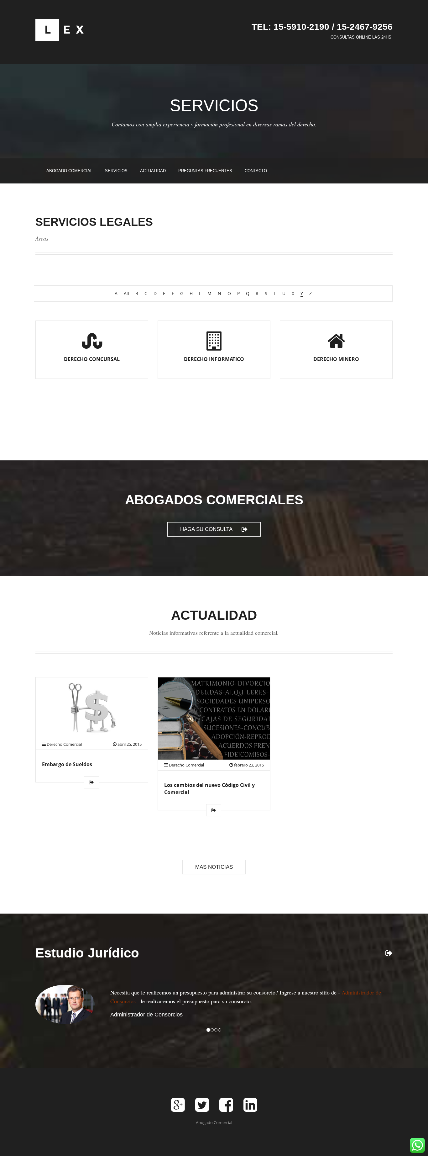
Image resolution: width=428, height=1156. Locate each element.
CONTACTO (256, 170)
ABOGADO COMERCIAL (69, 170)
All (126, 293)
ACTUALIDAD (153, 170)
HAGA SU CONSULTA (207, 529)
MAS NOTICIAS (214, 867)
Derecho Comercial (64, 744)
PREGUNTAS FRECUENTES (205, 170)
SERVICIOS (116, 170)
